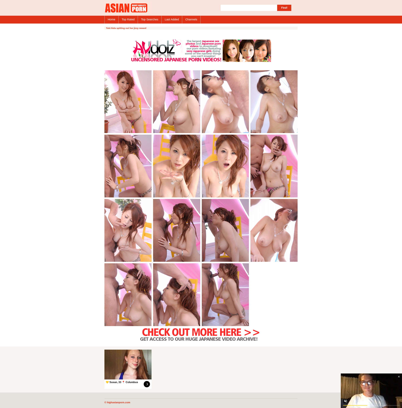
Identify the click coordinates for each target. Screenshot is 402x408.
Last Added (172, 19)
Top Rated (128, 19)
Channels (191, 19)
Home (111, 19)
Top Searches (149, 19)
